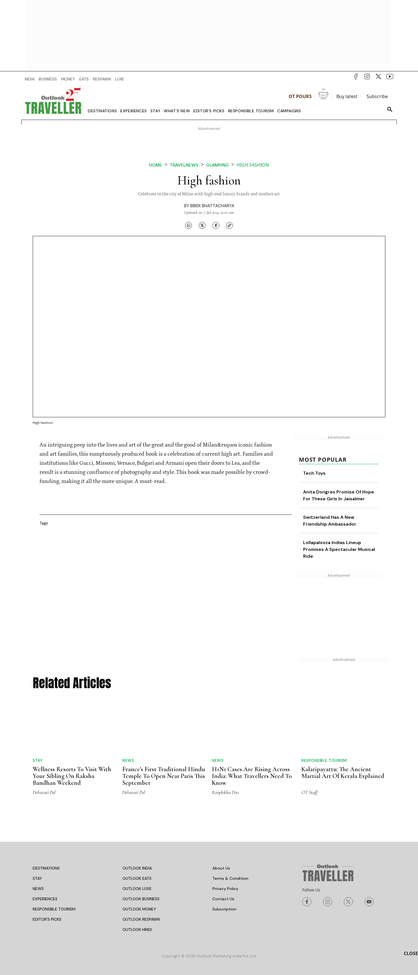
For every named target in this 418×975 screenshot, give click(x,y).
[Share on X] (202, 225)
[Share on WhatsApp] (188, 225)
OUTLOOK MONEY (139, 909)
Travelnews (184, 165)
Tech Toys (314, 473)
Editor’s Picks (208, 110)
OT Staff (309, 792)
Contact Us (223, 898)
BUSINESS (48, 79)
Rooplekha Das (225, 792)
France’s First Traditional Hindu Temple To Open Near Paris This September (163, 776)
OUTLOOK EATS (137, 878)
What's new (177, 110)
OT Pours (300, 96)
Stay (155, 110)
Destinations (102, 110)
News (128, 760)
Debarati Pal (44, 792)
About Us (221, 868)
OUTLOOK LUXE (137, 888)
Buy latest (346, 96)
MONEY (68, 79)
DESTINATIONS (46, 868)
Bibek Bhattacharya (212, 206)
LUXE (119, 79)
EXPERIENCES (45, 898)
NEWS (38, 888)
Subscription (224, 909)
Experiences (133, 110)
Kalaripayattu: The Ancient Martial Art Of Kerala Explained (342, 773)
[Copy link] (229, 225)
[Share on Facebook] (216, 225)
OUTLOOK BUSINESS (141, 898)
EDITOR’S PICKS (47, 919)
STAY (37, 878)
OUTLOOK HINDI (137, 929)
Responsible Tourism (251, 110)
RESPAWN (102, 79)
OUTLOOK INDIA (137, 868)
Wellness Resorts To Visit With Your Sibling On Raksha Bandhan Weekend (72, 776)
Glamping (217, 165)
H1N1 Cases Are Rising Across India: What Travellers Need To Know (252, 776)
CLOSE (411, 953)
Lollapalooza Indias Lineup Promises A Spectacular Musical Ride (339, 549)
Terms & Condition (230, 878)
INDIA (29, 79)
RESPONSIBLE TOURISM (54, 909)
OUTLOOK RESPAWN (141, 919)
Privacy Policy (225, 888)
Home (155, 165)
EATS (84, 79)
